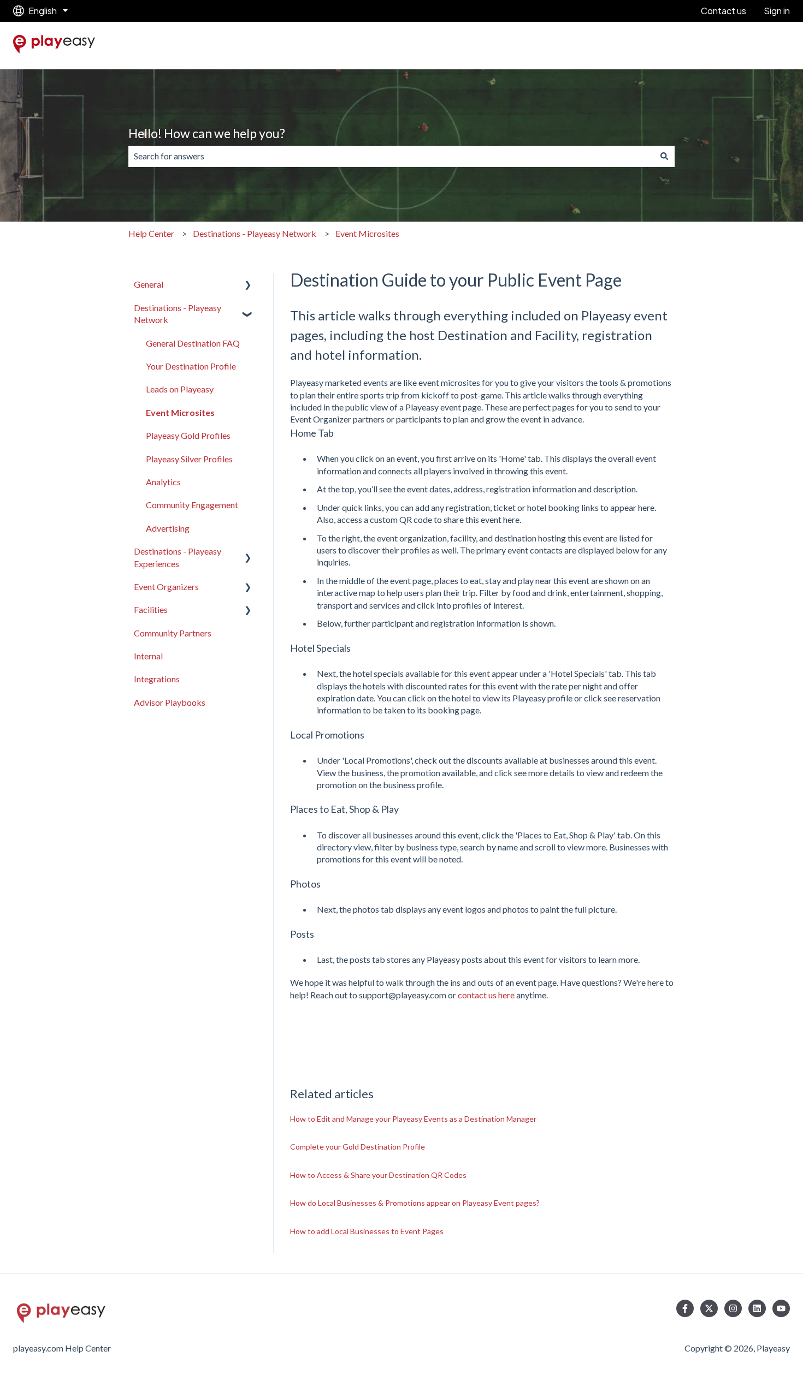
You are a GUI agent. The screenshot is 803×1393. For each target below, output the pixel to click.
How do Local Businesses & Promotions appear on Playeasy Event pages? (415, 1202)
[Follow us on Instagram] (733, 1308)
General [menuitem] (148, 284)
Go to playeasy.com (742, 45)
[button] (248, 285)
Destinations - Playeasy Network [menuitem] (177, 313)
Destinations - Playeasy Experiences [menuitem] (177, 557)
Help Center (151, 233)
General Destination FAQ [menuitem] (193, 343)
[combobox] (391, 156)
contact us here (486, 995)
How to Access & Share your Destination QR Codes (378, 1175)
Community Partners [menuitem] (172, 633)
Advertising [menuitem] (168, 528)
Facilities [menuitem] (151, 609)
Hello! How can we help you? (206, 133)
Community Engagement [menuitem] (192, 504)
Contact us (723, 10)
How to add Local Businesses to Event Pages (367, 1231)
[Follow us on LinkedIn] (757, 1308)
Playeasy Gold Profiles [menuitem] (188, 435)
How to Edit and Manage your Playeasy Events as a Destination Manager (413, 1118)
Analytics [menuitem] (163, 482)
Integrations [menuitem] (157, 679)
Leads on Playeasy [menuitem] (180, 389)
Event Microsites (367, 233)
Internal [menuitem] (148, 656)
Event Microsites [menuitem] (180, 412)
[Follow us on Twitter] (709, 1308)
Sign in (777, 10)
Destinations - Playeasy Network (254, 233)
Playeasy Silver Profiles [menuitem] (189, 459)
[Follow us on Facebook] (685, 1308)
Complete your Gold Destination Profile (357, 1146)
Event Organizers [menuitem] (166, 586)
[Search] (664, 156)
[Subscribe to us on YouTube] (781, 1308)
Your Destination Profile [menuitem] (191, 366)
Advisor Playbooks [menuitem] (169, 702)
